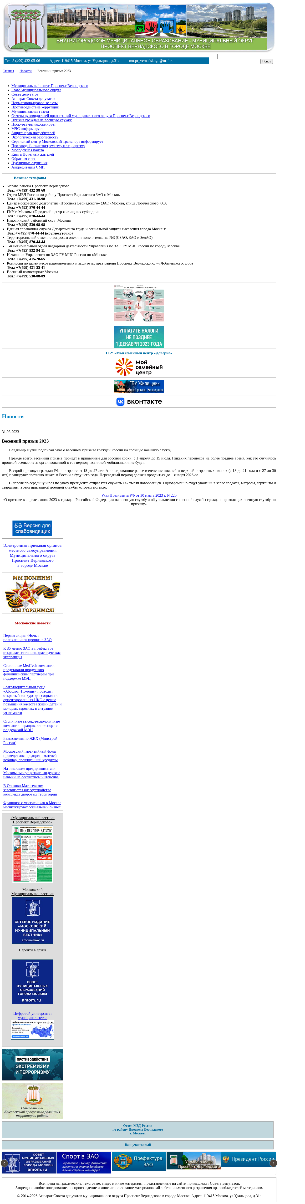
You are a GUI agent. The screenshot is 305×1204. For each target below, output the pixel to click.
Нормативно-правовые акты (34, 103)
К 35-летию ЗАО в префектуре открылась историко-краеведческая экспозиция (32, 652)
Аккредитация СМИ (28, 167)
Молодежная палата (27, 150)
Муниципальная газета (30, 111)
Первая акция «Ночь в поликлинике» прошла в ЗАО (27, 637)
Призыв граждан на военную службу (41, 120)
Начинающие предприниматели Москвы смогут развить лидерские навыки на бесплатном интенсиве (31, 772)
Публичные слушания (29, 163)
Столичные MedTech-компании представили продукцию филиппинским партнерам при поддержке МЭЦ (29, 671)
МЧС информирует (27, 129)
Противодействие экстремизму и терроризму (48, 146)
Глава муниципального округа (36, 90)
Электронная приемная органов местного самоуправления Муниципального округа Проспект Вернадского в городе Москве (32, 555)
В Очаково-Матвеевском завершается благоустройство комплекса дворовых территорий (30, 790)
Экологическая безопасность (34, 137)
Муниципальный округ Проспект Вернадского (49, 86)
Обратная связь (23, 159)
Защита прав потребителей (33, 133)
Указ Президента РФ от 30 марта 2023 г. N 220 (139, 495)
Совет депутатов (25, 94)
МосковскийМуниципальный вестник (32, 892)
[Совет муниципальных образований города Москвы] (32, 1010)
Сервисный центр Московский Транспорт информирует (57, 141)
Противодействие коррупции (35, 107)
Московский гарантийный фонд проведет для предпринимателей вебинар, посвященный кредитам (30, 755)
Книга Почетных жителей (32, 154)
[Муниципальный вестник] (32, 942)
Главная (8, 71)
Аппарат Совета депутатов (33, 99)
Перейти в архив (32, 950)
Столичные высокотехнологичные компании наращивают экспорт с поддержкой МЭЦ (31, 725)
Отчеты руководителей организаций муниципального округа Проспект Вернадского (80, 116)
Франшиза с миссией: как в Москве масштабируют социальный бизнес (32, 805)
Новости (26, 71)
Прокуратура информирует (33, 124)
